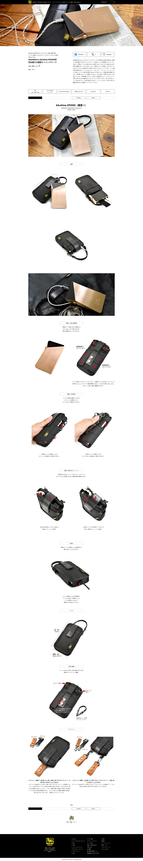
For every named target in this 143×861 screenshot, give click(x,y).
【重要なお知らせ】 (78, 91)
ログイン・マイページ (53, 2)
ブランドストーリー (106, 847)
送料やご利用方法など (92, 845)
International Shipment (64, 91)
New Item (35, 2)
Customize (93, 91)
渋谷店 (103, 839)
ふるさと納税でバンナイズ (49, 91)
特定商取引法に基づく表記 (93, 853)
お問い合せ (89, 847)
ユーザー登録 (69, 2)
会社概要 (89, 849)
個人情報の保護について (92, 851)
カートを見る (62, 2)
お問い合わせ (77, 2)
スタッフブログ (105, 849)
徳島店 (103, 841)
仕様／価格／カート (33, 66)
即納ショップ (104, 845)
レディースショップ (106, 843)
